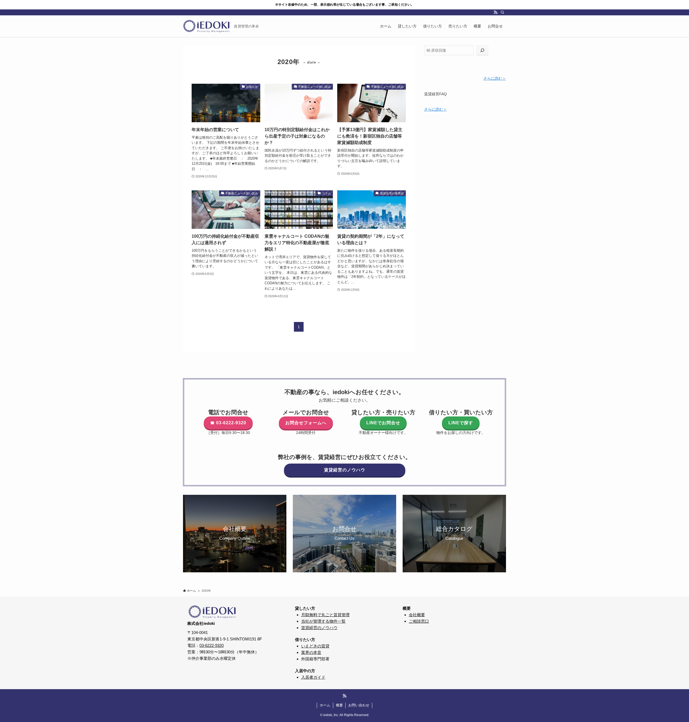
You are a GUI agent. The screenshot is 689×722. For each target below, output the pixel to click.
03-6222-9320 (211, 645)
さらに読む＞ (494, 78)
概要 (339, 705)
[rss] (495, 12)
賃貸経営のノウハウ (319, 627)
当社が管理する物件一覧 (323, 621)
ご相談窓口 (419, 621)
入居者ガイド (313, 677)
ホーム (325, 705)
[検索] (502, 12)
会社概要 (417, 614)
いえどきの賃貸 (315, 646)
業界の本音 (311, 652)
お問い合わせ (358, 705)
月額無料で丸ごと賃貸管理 (325, 614)
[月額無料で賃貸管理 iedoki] (206, 26)
